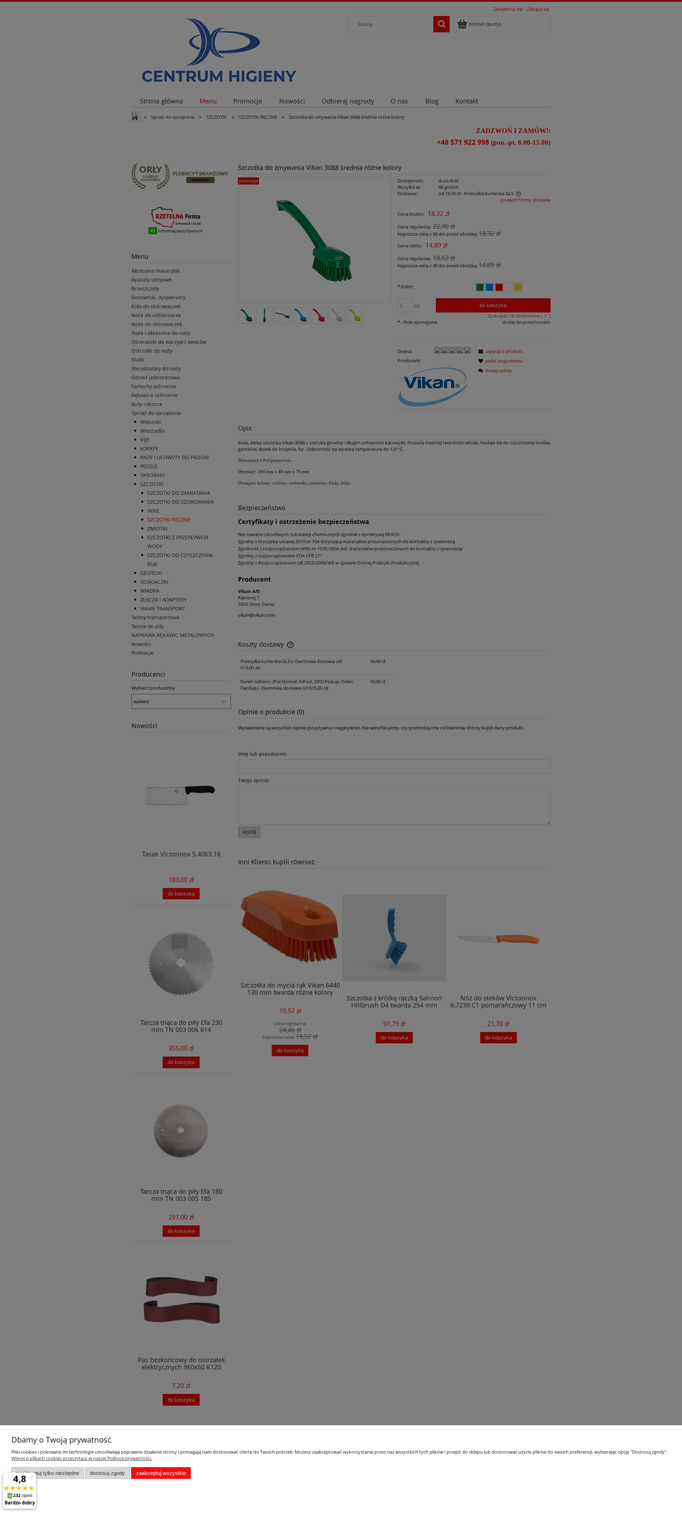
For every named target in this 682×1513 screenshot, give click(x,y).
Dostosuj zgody (107, 1473)
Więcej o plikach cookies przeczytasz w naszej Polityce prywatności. (81, 1458)
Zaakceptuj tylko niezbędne (47, 1473)
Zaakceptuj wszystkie (161, 1473)
